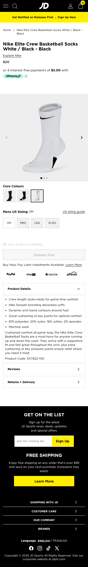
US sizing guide (74, 212)
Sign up (62, 441)
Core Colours (13, 186)
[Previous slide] (6, 137)
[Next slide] (81, 137)
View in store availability (25, 244)
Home (7, 30)
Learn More (73, 265)
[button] (6, 6)
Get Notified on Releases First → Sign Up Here (44, 17)
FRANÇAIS (60, 540)
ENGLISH (44, 541)
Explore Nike (12, 55)
